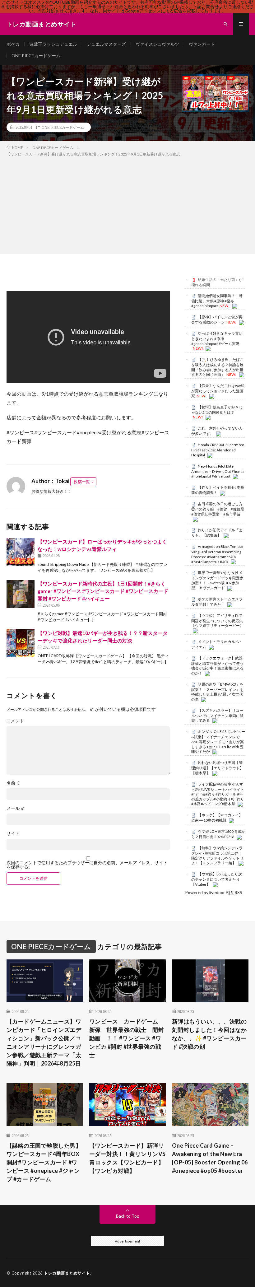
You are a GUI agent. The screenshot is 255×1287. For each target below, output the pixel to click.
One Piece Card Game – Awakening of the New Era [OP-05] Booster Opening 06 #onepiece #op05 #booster (210, 1158)
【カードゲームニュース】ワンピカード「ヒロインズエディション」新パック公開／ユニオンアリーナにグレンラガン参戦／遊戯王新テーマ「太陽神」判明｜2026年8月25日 (44, 1042)
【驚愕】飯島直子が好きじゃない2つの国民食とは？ (217, 410)
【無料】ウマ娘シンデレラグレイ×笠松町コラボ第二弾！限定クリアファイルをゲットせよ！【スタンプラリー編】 (217, 855)
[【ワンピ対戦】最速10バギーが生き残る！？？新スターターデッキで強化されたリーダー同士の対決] (21, 643)
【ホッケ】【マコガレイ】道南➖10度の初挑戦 (217, 818)
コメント (15, 721)
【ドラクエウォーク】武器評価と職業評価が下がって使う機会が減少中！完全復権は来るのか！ (217, 665)
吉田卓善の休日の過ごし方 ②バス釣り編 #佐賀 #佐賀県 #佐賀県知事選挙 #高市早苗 (219, 508)
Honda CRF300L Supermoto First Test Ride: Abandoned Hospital (217, 449)
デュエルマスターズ (106, 44)
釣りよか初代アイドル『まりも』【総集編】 (217, 533)
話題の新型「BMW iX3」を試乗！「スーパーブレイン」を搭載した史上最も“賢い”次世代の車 (217, 692)
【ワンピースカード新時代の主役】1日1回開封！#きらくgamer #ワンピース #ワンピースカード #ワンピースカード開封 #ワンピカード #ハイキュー (103, 591)
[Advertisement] (127, 204)
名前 (14, 783)
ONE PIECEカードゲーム (36, 55)
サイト (13, 833)
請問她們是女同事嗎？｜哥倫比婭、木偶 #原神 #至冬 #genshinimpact (217, 300)
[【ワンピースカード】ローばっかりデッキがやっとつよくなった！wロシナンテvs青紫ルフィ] (21, 552)
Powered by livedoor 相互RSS (213, 892)
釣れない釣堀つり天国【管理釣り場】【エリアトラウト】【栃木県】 (217, 767)
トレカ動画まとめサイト (67, 1273)
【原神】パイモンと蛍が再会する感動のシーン (217, 319)
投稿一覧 (82, 481)
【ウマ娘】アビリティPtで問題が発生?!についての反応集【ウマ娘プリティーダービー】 (217, 620)
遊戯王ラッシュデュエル (53, 44)
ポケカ (13, 44)
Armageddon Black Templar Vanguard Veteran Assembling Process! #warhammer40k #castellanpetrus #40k (217, 554)
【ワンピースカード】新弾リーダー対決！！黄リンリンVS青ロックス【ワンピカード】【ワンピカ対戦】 (127, 1158)
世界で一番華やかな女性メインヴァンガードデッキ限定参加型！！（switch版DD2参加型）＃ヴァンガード (217, 580)
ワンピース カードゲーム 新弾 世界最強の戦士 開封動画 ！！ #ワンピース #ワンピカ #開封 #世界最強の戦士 (126, 1038)
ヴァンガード (202, 44)
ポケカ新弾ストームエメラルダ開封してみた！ (217, 602)
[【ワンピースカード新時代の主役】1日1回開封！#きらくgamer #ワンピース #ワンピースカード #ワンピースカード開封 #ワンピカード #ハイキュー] (21, 594)
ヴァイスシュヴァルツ (157, 44)
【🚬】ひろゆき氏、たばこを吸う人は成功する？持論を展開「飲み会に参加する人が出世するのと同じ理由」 (217, 367)
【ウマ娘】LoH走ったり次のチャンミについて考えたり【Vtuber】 (216, 879)
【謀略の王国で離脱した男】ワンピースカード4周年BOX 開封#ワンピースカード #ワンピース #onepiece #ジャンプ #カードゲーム (44, 1162)
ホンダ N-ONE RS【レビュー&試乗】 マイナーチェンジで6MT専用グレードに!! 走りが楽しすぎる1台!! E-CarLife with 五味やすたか (218, 741)
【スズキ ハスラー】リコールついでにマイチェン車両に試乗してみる (217, 715)
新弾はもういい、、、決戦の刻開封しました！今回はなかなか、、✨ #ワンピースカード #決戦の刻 (209, 1034)
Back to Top (127, 1216)
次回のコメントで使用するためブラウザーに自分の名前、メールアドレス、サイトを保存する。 (87, 864)
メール (16, 808)
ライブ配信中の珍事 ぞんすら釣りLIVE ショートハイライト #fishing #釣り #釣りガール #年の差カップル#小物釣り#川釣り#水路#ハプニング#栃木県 (217, 794)
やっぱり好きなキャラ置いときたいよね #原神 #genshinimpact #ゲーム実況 (217, 338)
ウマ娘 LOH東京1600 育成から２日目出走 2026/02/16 (218, 834)
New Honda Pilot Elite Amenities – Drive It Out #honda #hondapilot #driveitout (217, 471)
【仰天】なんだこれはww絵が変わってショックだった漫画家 (217, 390)
